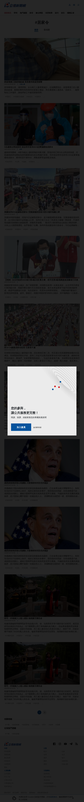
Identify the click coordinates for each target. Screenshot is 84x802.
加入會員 (21, 427)
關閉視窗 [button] (38, 427)
